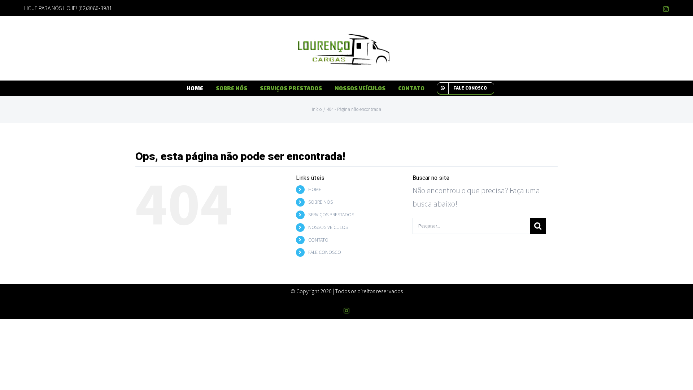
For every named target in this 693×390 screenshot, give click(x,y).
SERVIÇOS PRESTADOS (331, 214)
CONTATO (318, 240)
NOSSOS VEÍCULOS (328, 227)
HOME (314, 189)
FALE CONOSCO (324, 252)
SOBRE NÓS (320, 202)
